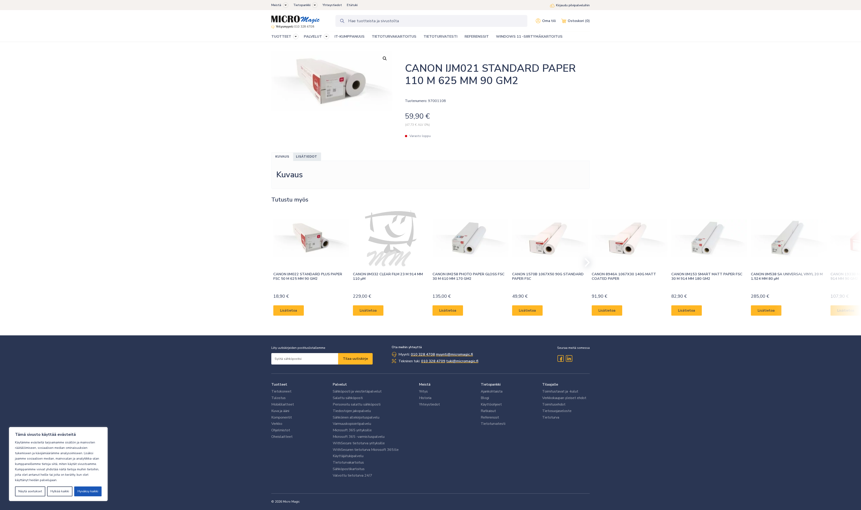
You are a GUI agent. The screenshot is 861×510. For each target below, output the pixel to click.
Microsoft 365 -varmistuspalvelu (359, 436)
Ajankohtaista (491, 391)
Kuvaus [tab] (282, 156)
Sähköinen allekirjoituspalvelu (356, 417)
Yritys (423, 391)
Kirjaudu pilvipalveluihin (573, 5)
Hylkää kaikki (59, 491)
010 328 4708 (304, 27)
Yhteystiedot (332, 5)
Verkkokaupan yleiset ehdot (564, 397)
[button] (285, 5)
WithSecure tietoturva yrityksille (359, 443)
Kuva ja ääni (280, 410)
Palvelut (340, 384)
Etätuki (352, 5)
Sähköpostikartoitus (349, 469)
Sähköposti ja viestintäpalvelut (357, 391)
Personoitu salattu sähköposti (356, 404)
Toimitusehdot (553, 404)
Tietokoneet (281, 391)
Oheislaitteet (282, 436)
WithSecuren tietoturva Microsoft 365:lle (366, 449)
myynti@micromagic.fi (454, 354)
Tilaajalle (550, 384)
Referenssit (490, 417)
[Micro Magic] (295, 18)
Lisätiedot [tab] (306, 156)
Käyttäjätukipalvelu (348, 456)
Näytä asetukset (30, 491)
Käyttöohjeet (491, 404)
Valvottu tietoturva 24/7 (352, 475)
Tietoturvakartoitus (348, 462)
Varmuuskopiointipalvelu (352, 423)
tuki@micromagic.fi (462, 361)
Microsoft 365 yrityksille (352, 430)
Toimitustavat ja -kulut (560, 391)
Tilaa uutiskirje (355, 358)
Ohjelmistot (280, 430)
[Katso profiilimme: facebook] (560, 358)
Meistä (276, 5)
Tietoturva (550, 417)
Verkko (276, 423)
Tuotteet (279, 384)
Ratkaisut (488, 410)
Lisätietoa (288, 310)
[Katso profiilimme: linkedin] (569, 358)
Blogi (485, 397)
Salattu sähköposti (348, 397)
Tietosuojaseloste (557, 410)
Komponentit (281, 417)
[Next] (585, 262)
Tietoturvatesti (493, 423)
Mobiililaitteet (282, 404)
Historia (425, 397)
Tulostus (278, 397)
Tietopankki (302, 5)
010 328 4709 (433, 361)
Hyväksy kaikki (88, 491)
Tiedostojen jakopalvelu (352, 410)
